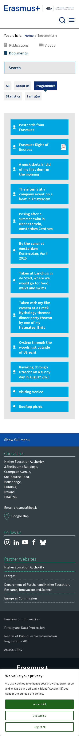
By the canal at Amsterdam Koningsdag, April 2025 (33, 251)
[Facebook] (34, 542)
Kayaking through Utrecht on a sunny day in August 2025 (34, 372)
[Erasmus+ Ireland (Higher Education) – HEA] (39, 9)
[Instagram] (7, 542)
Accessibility (13, 649)
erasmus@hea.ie (25, 507)
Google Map (20, 516)
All (7, 86)
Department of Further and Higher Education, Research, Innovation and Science (37, 587)
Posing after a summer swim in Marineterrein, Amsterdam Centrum (36, 221)
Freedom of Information (22, 619)
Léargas (10, 576)
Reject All (40, 727)
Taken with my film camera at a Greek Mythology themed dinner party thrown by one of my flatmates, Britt (35, 315)
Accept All (39, 704)
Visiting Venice (31, 391)
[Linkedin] (16, 542)
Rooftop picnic (31, 406)
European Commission (20, 598)
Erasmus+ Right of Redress (33, 147)
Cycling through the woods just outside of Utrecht (35, 347)
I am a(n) (33, 96)
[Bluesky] (43, 542)
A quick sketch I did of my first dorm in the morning (35, 169)
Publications (18, 45)
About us (22, 86)
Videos (50, 45)
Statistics (13, 96)
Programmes (45, 86)
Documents (18, 53)
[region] (39, 702)
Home (29, 35)
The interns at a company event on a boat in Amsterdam (35, 194)
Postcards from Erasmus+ (31, 127)
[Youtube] (25, 542)
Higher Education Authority (24, 567)
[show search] (62, 21)
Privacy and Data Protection (24, 627)
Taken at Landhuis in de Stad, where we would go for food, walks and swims (36, 280)
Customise (39, 715)
